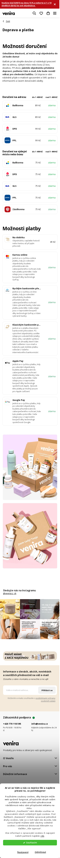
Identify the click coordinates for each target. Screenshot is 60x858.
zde (42, 835)
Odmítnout (40, 852)
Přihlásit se (47, 690)
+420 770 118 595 (12, 723)
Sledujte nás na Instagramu (19, 590)
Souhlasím (31, 842)
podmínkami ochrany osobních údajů (45, 699)
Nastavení (22, 852)
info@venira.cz (39, 723)
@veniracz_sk (9, 593)
